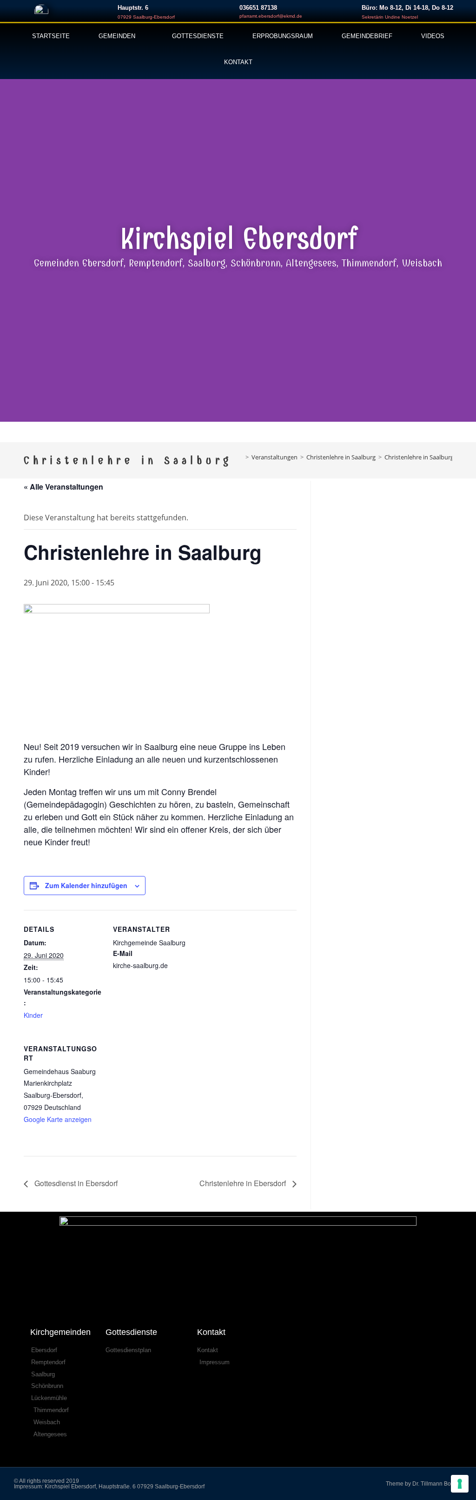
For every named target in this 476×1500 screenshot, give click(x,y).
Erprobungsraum (282, 36)
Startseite (51, 36)
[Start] (240, 457)
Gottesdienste (198, 36)
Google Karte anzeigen (58, 1119)
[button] (9, 247)
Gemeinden (117, 36)
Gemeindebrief (367, 36)
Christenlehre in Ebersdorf (243, 1183)
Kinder (33, 1015)
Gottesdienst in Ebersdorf (75, 1183)
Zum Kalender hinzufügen (86, 885)
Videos (432, 36)
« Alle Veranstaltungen (63, 486)
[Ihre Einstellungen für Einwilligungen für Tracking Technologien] (460, 1484)
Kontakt (238, 62)
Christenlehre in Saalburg (419, 457)
